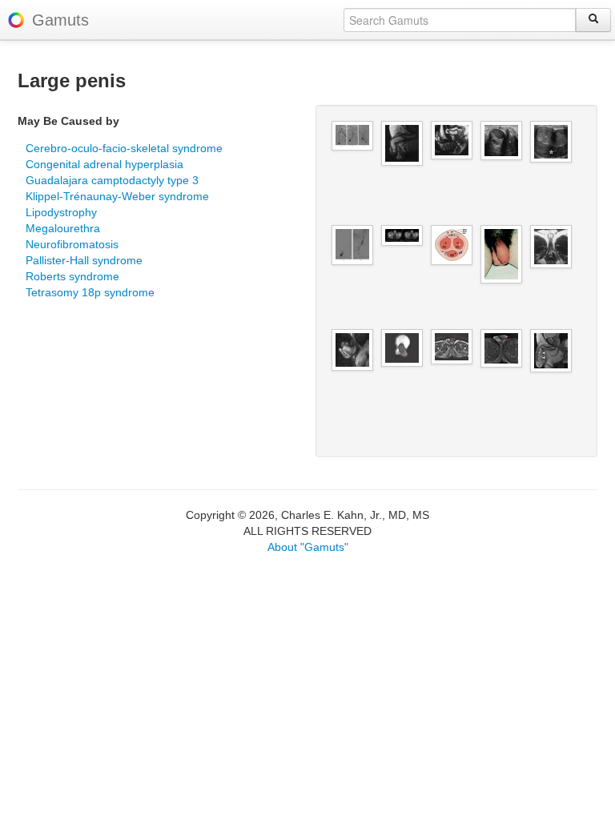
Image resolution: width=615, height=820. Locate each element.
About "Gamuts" (307, 547)
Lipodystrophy (61, 212)
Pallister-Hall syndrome (84, 260)
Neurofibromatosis (72, 244)
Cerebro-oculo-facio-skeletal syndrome (124, 148)
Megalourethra (63, 228)
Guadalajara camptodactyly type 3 (112, 180)
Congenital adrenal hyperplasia (104, 164)
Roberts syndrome (72, 276)
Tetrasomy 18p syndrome (90, 292)
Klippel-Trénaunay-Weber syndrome (117, 196)
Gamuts (60, 20)
